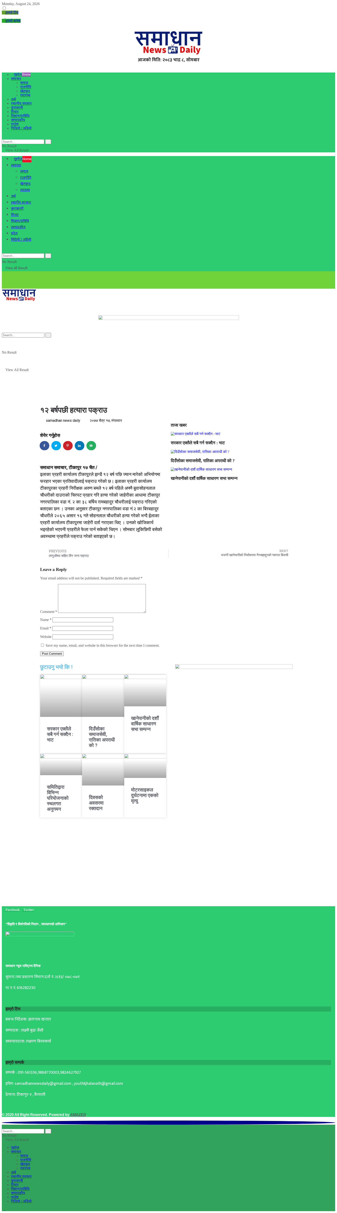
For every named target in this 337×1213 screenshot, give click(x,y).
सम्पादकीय (18, 120)
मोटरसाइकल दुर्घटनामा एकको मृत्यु (144, 795)
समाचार (16, 79)
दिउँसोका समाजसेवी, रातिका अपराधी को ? (203, 460)
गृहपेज (22, 74)
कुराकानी (17, 107)
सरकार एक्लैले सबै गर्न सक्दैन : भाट (198, 442)
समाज (24, 83)
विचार (15, 112)
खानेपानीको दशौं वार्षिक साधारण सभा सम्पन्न (204, 478)
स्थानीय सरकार (21, 103)
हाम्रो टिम (11, 12)
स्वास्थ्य (25, 95)
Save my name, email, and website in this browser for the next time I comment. (103, 645)
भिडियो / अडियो (21, 128)
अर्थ (13, 99)
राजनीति (25, 87)
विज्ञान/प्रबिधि (20, 116)
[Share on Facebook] (44, 445)
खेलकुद (25, 91)
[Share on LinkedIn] (79, 445)
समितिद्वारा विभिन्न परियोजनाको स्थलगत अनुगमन (58, 798)
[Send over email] (91, 445)
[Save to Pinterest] (68, 445)
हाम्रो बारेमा (13, 21)
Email (45, 628)
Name (46, 620)
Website (46, 637)
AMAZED (78, 1115)
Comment (48, 612)
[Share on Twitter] (56, 445)
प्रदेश (15, 124)
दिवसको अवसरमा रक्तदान (96, 803)
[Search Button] (48, 141)
